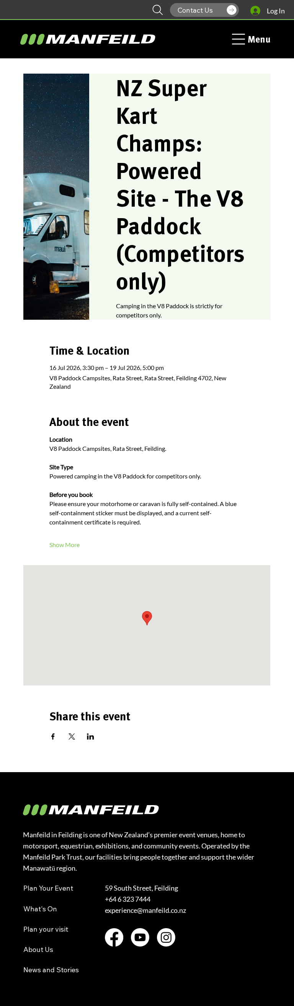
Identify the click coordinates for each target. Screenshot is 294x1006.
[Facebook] (114, 937)
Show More (64, 544)
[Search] (157, 10)
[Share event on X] (71, 736)
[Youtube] (140, 937)
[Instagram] (166, 937)
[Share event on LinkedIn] (90, 736)
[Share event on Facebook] (53, 736)
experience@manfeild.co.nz (145, 910)
